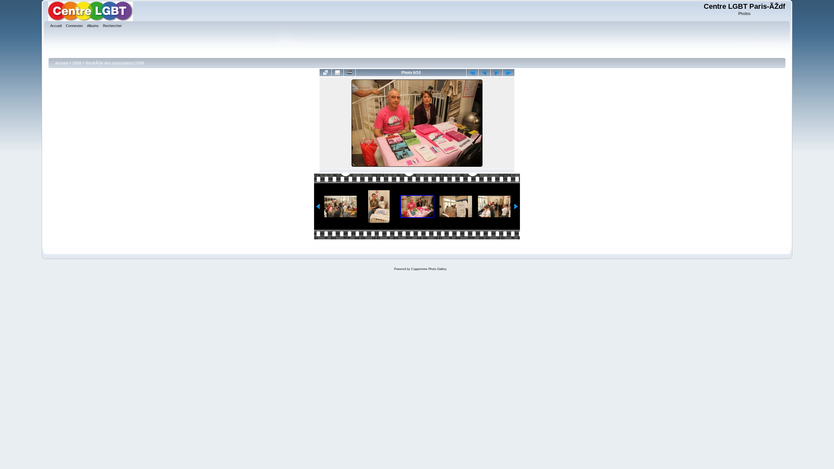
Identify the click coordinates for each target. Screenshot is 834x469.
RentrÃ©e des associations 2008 (115, 63)
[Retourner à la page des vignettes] (325, 72)
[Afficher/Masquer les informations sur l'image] (337, 72)
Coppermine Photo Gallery (429, 269)
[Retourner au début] (472, 72)
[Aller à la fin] (508, 72)
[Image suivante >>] (496, 72)
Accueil (61, 63)
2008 (76, 63)
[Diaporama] (349, 72)
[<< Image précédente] (484, 72)
